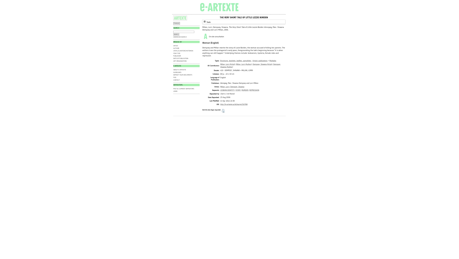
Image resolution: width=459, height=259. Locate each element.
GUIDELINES (177, 72)
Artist (175, 46)
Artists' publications (260, 61)
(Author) (244, 64)
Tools (208, 22)
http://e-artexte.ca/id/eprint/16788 (234, 104)
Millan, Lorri (224, 87)
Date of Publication (180, 58)
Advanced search (180, 37)
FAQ (174, 77)
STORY (238, 90)
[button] (223, 110)
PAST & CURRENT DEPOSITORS (183, 89)
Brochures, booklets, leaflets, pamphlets (235, 61)
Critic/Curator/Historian (183, 51)
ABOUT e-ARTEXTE (179, 70)
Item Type (176, 53)
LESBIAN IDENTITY (227, 90)
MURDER (245, 90)
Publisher (177, 56)
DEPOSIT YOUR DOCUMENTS (182, 75)
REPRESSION (254, 90)
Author (176, 48)
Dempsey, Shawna (237, 87)
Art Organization (180, 61)
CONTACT (176, 80)
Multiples (272, 61)
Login (175, 91)
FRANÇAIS (176, 23)
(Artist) (227, 64)
